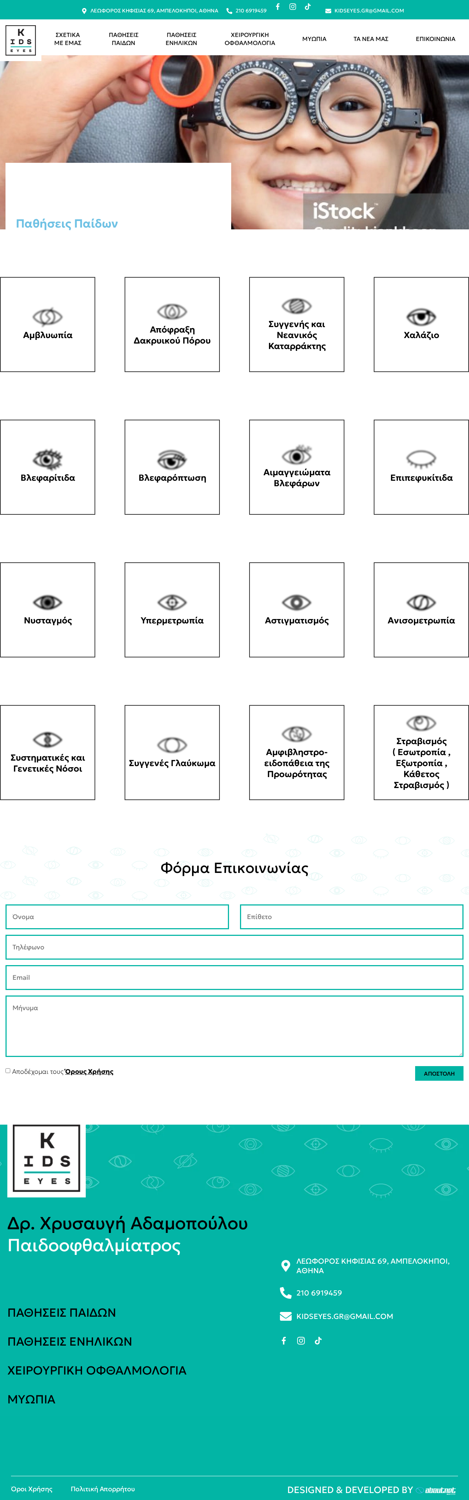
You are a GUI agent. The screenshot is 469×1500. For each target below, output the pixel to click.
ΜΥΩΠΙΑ (314, 38)
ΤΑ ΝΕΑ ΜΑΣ (371, 38)
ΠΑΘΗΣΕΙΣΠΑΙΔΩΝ (124, 38)
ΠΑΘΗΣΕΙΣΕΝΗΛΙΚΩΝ (181, 38)
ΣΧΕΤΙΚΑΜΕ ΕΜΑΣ (67, 38)
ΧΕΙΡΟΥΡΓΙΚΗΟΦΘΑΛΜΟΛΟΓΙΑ (250, 38)
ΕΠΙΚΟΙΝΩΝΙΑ (435, 38)
